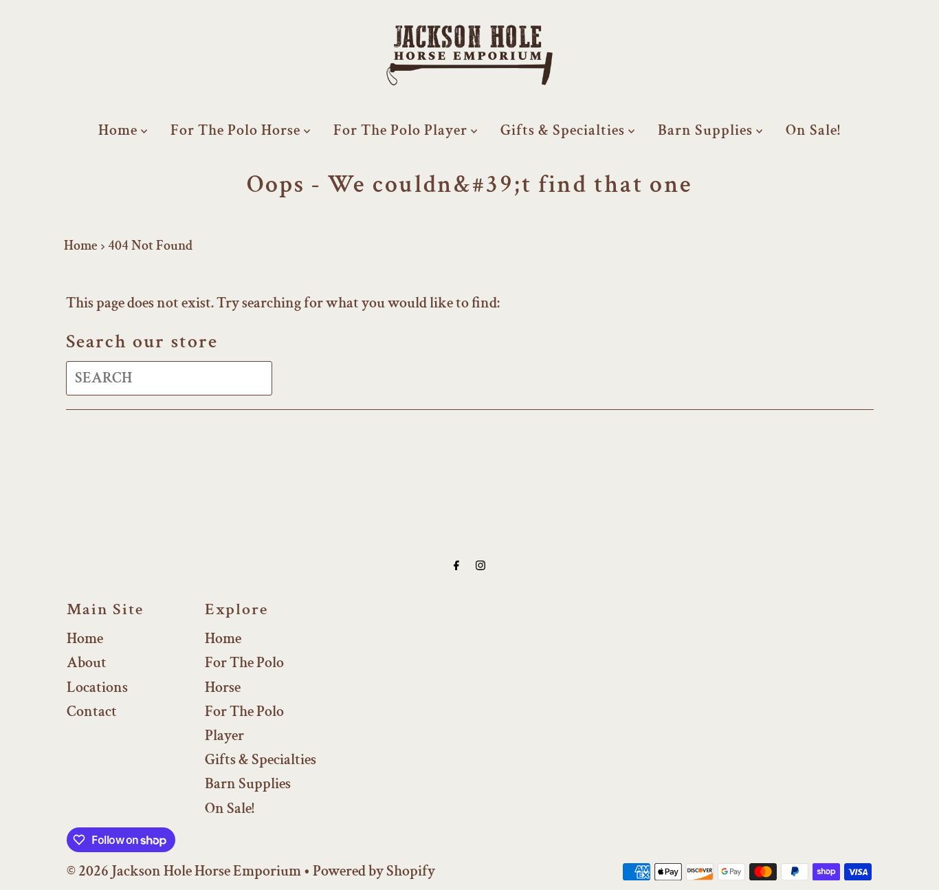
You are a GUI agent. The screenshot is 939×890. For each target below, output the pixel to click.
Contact (92, 711)
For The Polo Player (402, 130)
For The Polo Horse (237, 130)
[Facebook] (456, 566)
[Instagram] (480, 566)
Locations (97, 687)
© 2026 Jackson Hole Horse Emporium (184, 871)
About (87, 663)
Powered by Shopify (374, 871)
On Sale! (813, 130)
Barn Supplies (707, 130)
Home (119, 130)
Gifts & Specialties (564, 130)
